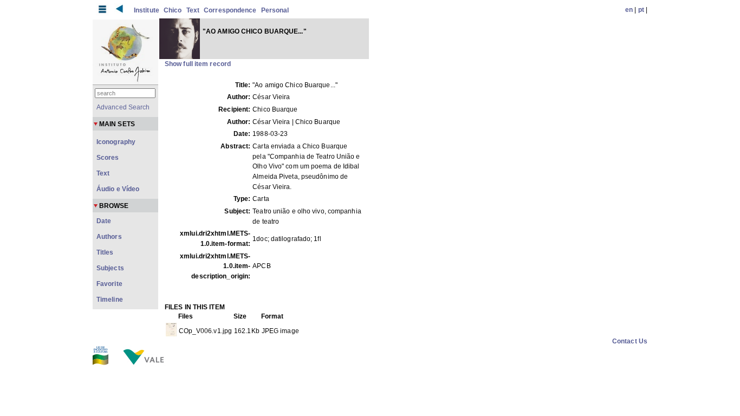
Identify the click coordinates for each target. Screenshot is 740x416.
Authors (109, 236)
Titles (105, 252)
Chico (173, 10)
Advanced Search (123, 107)
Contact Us (629, 341)
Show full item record (198, 64)
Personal (275, 10)
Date (103, 221)
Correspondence (230, 10)
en (629, 10)
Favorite (109, 284)
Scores (107, 157)
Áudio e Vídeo (117, 189)
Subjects (110, 268)
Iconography (115, 142)
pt (641, 10)
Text (192, 10)
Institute (146, 10)
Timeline (109, 299)
